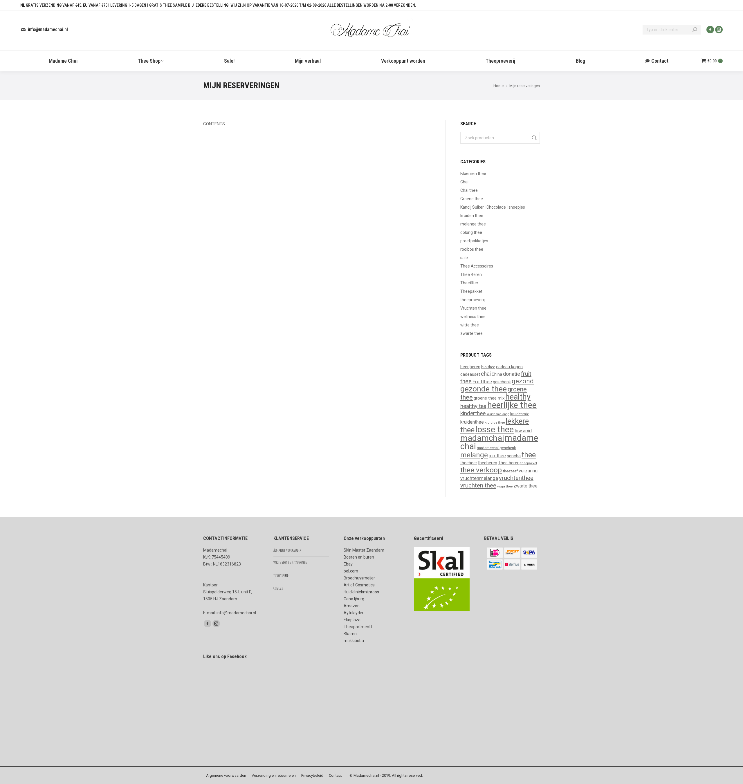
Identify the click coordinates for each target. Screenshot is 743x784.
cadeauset (470, 374)
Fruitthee (482, 381)
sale (464, 257)
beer (464, 366)
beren (475, 366)
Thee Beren (471, 274)
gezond (523, 381)
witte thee (469, 325)
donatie (511, 374)
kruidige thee (495, 422)
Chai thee (469, 190)
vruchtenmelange (479, 478)
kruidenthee (472, 422)
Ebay (348, 564)
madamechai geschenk (496, 447)
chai (486, 374)
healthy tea (473, 406)
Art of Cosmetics (359, 585)
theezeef (510, 471)
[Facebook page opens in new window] (710, 29)
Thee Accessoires (476, 266)
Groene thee (471, 198)
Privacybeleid (280, 575)
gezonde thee (483, 388)
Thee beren (509, 462)
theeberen (487, 462)
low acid (523, 430)
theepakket (528, 463)
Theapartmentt (358, 626)
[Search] (694, 30)
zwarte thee (471, 333)
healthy (518, 397)
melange (474, 455)
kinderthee (473, 413)
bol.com (351, 571)
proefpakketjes (474, 241)
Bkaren (350, 633)
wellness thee (473, 316)
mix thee (497, 455)
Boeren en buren (359, 557)
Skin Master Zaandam (364, 550)
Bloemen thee (473, 173)
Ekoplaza (352, 619)
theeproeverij (472, 299)
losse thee (494, 429)
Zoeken (534, 138)
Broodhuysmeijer (359, 578)
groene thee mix (489, 398)
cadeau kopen (509, 366)
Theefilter (469, 283)
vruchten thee (478, 485)
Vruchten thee (473, 308)
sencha (514, 455)
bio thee (488, 366)
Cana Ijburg (354, 599)
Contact (278, 588)
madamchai (482, 438)
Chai (464, 182)
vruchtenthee (516, 477)
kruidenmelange (497, 414)
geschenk (502, 382)
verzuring (528, 471)
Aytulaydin (353, 612)
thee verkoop (481, 470)
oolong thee (471, 232)
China (497, 374)
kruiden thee (471, 215)
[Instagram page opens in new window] (719, 29)
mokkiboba (354, 640)
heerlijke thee (512, 405)
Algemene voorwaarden (287, 550)
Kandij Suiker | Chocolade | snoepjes (492, 207)
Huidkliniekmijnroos (361, 592)
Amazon (352, 606)
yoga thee (505, 486)
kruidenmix (519, 413)
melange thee (473, 224)
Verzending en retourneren (290, 562)
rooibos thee (471, 249)
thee (529, 454)
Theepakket (471, 291)
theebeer (468, 462)
